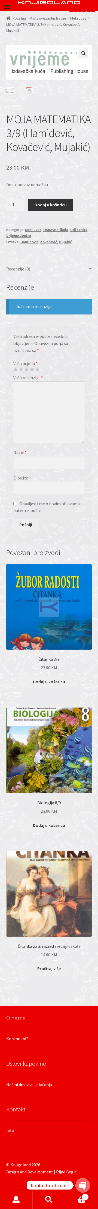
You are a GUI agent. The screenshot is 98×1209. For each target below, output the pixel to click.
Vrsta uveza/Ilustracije (48, 18)
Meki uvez (78, 18)
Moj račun (16, 1200)
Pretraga (49, 1200)
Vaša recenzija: (28, 377)
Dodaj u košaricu (51, 204)
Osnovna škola (55, 229)
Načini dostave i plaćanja (29, 1084)
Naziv (19, 452)
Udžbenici (78, 229)
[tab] (49, 269)
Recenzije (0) (18, 269)
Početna (19, 18)
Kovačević (48, 241)
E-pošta (22, 478)
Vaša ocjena (25, 363)
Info (10, 1130)
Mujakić (65, 241)
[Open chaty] (82, 1185)
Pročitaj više (49, 968)
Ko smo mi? (17, 1038)
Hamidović (29, 241)
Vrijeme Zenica (18, 235)
